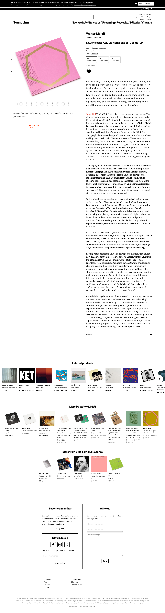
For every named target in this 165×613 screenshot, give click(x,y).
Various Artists (24, 385)
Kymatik (160, 385)
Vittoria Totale (96, 473)
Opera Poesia (78, 476)
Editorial (135, 22)
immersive (55, 113)
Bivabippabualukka (129, 387)
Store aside (75, 582)
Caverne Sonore (44, 431)
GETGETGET (40, 387)
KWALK (21, 387)
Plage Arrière (75, 387)
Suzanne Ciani (61, 473)
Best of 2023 (34, 125)
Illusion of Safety (7, 385)
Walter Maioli (95, 33)
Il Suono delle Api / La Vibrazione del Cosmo (150, 432)
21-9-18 (110, 478)
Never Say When (145, 387)
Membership (76, 579)
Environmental (19, 116)
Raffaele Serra (118, 435)
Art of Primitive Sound (64, 428)
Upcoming (108, 22)
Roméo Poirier (75, 385)
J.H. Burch (83, 433)
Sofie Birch (126, 385)
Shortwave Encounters (29, 431)
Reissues (94, 22)
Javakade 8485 (96, 433)
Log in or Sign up (146, 9)
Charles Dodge (59, 385)
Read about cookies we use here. (85, 5)
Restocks (122, 22)
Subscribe (60, 563)
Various (108, 385)
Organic (37, 113)
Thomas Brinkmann (43, 385)
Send (105, 561)
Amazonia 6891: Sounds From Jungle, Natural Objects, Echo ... (133, 435)
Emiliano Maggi (44, 473)
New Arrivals (80, 22)
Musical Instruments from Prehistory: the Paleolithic (64, 435)
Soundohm (21, 22)
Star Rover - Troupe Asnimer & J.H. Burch (81, 436)
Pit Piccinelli (117, 430)
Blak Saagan (92, 385)
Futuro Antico (97, 37)
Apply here (60, 528)
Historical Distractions (9, 387)
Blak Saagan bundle (95, 387)
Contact (47, 587)
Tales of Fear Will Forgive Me (45, 477)
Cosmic (45, 113)
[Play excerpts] (15, 104)
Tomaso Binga (78, 473)
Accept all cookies (146, 4)
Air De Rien (109, 387)
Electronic (94, 54)
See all (31, 127)
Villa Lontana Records (98, 48)
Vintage (147, 22)
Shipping (47, 579)
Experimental (27, 113)
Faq (45, 582)
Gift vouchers (76, 585)
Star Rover (8, 433)
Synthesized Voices (60, 387)
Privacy (47, 585)
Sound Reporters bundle (114, 438)
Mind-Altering (66, 113)
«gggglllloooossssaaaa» (98, 477)
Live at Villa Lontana (63, 476)
